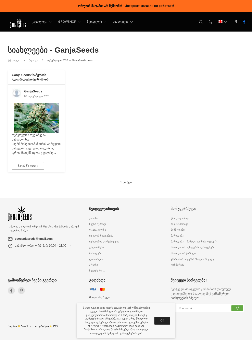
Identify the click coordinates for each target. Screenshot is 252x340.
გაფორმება (96, 247)
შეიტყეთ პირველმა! (189, 280)
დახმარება (96, 259)
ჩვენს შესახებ (98, 224)
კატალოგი (39, 21)
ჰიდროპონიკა (179, 224)
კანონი (93, 218)
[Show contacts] (211, 22)
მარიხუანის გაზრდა (183, 253)
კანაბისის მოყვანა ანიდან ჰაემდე (192, 259)
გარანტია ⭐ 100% (48, 326)
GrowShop (67, 21)
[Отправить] (237, 308)
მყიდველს (94, 21)
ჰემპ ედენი (178, 229)
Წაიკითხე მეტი (99, 297)
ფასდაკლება (97, 229)
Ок (162, 320)
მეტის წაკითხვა (28, 165)
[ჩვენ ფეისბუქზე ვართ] (244, 22)
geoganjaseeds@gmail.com (34, 238)
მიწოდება (95, 253)
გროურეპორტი (180, 218)
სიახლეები (121, 21)
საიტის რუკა (97, 270)
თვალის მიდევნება (101, 235)
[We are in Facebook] (11, 290)
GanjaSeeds (33, 91)
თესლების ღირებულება (104, 241)
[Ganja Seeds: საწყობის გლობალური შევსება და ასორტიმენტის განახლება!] (36, 117)
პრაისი (93, 265)
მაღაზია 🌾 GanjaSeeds (20, 326)
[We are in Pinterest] (21, 290)
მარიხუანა (177, 235)
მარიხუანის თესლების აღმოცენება (193, 247)
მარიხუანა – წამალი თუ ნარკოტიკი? (194, 241)
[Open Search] (201, 22)
